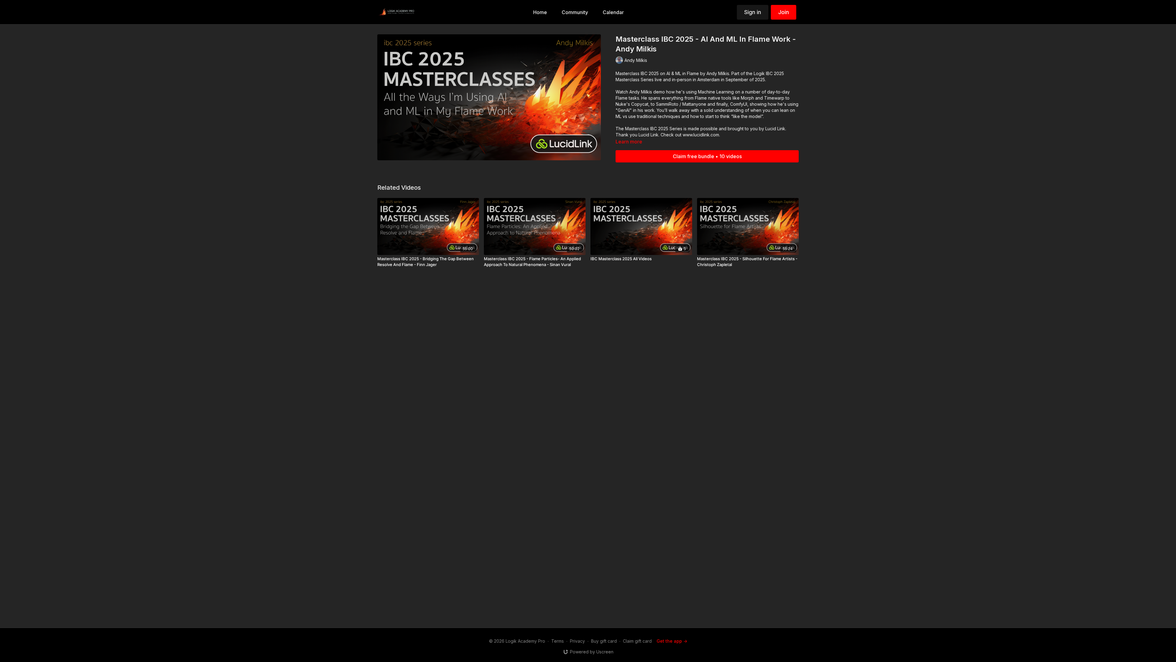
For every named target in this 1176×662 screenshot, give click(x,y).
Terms (557, 641)
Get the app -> (672, 641)
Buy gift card (604, 641)
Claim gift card (637, 641)
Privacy (577, 641)
